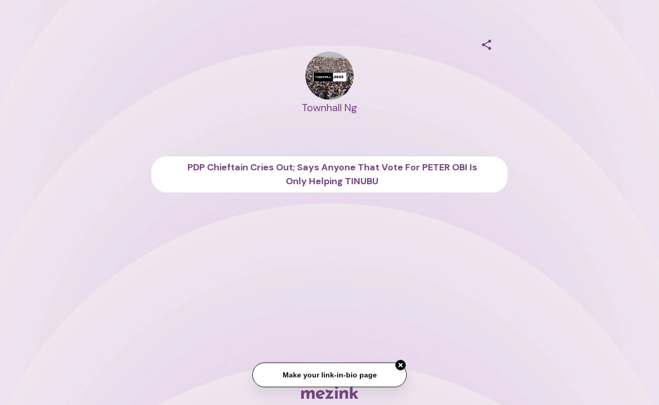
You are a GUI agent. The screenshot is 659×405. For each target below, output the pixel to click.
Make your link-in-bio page (329, 375)
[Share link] (486, 43)
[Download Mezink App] (329, 392)
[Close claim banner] (400, 365)
